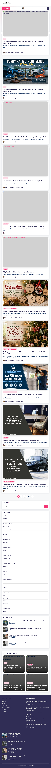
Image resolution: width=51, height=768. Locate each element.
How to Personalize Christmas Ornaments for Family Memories (24, 312)
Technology (5, 604)
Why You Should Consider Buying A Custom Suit (19, 273)
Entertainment (6, 540)
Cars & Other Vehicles (9, 482)
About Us (4, 702)
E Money (5, 532)
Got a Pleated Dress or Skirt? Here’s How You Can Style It (19, 8)
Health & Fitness (6, 559)
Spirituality (5, 598)
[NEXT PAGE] (32, 497)
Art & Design (5, 516)
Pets (4, 583)
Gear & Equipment (7, 556)
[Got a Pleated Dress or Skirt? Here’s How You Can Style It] (5, 637)
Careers (4, 522)
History (4, 561)
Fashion (18, 43)
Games (4, 553)
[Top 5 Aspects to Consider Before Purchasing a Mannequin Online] (5, 630)
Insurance (5, 567)
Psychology (5, 588)
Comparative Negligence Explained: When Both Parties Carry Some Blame (27, 621)
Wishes (4, 612)
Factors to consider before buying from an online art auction (23, 227)
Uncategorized (6, 609)
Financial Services (7, 548)
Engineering (5, 537)
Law (5, 87)
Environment (5, 543)
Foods (4, 551)
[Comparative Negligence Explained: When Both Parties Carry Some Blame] (5, 623)
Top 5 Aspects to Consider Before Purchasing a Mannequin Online (25, 138)
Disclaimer (4, 710)
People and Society (7, 580)
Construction (6, 527)
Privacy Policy (5, 706)
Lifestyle (5, 572)
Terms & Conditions (6, 708)
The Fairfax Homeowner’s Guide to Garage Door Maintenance (23, 395)
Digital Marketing (7, 530)
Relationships (6, 593)
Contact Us (4, 704)
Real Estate (5, 591)
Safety (4, 596)
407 (29, 497)
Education (5, 535)
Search (5, 503)
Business (6, 224)
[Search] (46, 507)
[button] (19, 51)
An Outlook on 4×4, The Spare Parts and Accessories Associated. (25, 485)
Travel (4, 606)
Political (5, 585)
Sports (4, 601)
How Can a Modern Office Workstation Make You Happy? (22, 441)
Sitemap (4, 712)
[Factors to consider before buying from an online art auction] (5, 644)
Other (4, 575)
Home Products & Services (10, 309)
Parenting (5, 577)
